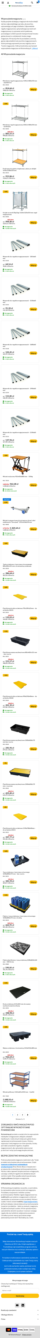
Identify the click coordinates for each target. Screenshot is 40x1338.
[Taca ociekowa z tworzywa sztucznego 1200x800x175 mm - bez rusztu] (20, 860)
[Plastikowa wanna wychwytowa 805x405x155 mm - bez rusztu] (20, 641)
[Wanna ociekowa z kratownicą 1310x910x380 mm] (20, 1036)
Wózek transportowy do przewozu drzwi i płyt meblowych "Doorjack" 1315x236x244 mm (19, 521)
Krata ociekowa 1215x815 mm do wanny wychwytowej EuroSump (17, 1005)
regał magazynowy (30, 1202)
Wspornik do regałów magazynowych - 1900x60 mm (19, 389)
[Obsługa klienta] (20, 1315)
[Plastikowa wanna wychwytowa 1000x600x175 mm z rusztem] (20, 772)
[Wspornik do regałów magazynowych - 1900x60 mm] (20, 377)
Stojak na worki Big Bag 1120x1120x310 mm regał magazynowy (20, 213)
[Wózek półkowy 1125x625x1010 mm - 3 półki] (20, 1080)
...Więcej (35, 48)
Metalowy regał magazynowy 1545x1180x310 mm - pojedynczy (20, 81)
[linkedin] (23, 1305)
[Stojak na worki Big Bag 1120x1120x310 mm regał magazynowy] (20, 201)
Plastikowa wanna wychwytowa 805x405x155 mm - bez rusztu (20, 653)
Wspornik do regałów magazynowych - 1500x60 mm (19, 301)
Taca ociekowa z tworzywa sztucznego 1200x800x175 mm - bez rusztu (16, 873)
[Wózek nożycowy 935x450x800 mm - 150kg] (20, 465)
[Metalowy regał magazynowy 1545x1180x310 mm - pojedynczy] (20, 69)
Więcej (33, 89)
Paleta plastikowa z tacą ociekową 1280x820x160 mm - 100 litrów (20, 961)
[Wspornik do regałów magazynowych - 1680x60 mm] (20, 333)
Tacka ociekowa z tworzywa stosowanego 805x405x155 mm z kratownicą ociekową (17, 565)
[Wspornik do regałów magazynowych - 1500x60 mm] (20, 289)
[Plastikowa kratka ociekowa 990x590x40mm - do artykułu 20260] (20, 684)
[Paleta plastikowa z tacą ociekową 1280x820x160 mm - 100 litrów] (20, 948)
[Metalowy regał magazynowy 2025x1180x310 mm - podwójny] (20, 113)
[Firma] (20, 1319)
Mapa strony (26, 1335)
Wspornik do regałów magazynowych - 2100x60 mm (19, 433)
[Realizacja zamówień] (20, 1310)
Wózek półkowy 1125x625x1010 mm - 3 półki (18, 1092)
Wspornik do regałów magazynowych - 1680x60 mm (19, 345)
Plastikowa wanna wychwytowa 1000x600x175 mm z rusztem (19, 785)
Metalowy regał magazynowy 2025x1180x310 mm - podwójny (20, 125)
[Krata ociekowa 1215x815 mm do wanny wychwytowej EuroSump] (20, 992)
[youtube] (17, 1305)
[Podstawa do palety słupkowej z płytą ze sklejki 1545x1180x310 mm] (20, 157)
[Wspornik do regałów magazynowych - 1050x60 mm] (20, 245)
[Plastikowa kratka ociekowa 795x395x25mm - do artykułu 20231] (20, 596)
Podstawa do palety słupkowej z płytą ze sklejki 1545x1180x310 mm (19, 169)
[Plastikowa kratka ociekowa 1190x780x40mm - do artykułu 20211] (20, 816)
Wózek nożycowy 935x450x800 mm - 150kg (18, 476)
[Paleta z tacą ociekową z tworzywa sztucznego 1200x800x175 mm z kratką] (20, 904)
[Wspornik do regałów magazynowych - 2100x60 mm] (20, 421)
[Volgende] (27, 1115)
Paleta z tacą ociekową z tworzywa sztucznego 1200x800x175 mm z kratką (19, 917)
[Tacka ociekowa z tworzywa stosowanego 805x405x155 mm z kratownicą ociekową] (20, 553)
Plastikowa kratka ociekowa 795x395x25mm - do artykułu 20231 (20, 609)
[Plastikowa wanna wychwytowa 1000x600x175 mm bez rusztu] (20, 728)
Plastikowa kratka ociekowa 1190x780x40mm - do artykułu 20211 (19, 829)
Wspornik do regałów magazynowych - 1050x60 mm (19, 257)
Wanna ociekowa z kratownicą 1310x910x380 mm (20, 1048)
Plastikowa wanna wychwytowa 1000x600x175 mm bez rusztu (19, 741)
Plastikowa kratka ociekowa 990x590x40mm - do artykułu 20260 (20, 697)
